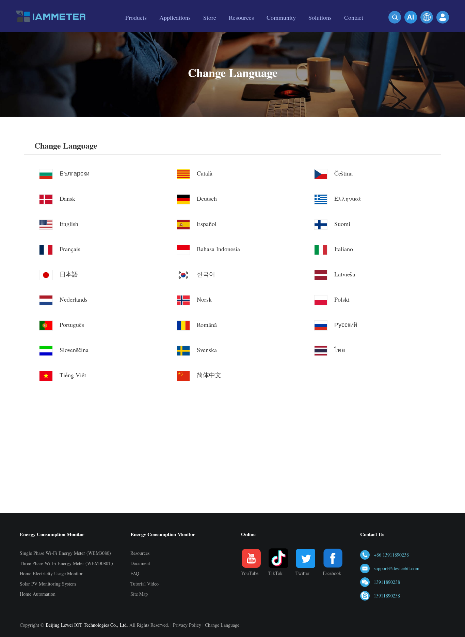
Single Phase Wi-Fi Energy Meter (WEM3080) (65, 553)
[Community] (281, 29)
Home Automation (37, 594)
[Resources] (241, 29)
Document (140, 563)
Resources (139, 553)
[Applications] (175, 29)
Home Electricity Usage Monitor (51, 573)
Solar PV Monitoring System (48, 583)
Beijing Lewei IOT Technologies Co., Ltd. (87, 625)
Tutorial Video (144, 583)
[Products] (136, 29)
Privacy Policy (187, 625)
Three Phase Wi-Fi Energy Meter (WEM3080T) (66, 563)
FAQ (134, 573)
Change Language (65, 145)
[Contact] (353, 29)
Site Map (139, 594)
